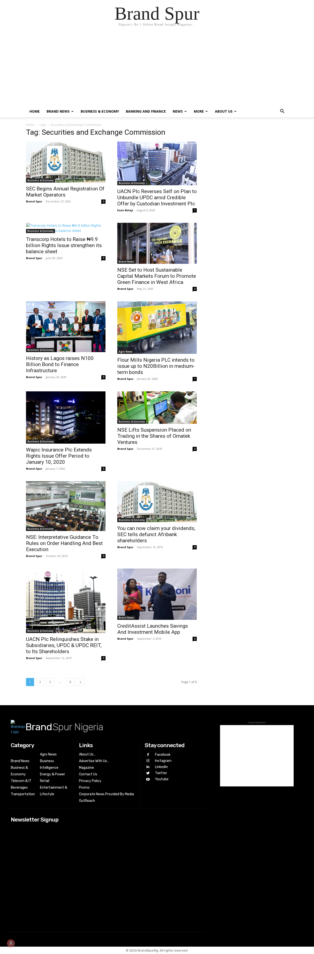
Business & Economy (100, 111)
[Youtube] (148, 779)
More (199, 111)
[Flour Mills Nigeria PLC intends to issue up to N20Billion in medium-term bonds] (157, 327)
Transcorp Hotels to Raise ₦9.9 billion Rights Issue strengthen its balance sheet (64, 245)
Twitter (161, 773)
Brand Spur (34, 201)
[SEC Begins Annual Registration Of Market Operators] (65, 162)
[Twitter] (148, 773)
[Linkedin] (148, 767)
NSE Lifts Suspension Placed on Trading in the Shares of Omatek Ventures (154, 436)
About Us (224, 111)
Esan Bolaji (125, 210)
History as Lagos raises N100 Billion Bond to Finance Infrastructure (60, 364)
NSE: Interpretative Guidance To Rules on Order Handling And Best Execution (64, 543)
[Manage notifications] (11, 943)
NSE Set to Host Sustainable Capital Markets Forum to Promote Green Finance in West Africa (156, 276)
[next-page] (80, 682)
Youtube (162, 779)
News (178, 111)
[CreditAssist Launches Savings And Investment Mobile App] (157, 594)
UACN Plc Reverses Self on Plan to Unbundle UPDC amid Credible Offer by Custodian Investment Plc (157, 197)
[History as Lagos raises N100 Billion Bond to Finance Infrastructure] (65, 326)
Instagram (163, 761)
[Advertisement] (157, 68)
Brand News (58, 111)
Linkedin (161, 767)
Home (34, 111)
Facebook (162, 755)
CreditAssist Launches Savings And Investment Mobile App (152, 629)
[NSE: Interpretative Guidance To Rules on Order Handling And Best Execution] (65, 506)
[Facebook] (148, 755)
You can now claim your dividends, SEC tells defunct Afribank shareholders (156, 534)
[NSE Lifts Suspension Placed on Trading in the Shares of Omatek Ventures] (157, 407)
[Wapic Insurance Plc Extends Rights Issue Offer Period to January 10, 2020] (65, 417)
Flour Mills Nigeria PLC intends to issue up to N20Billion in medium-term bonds (156, 366)
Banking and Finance (146, 111)
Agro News (125, 351)
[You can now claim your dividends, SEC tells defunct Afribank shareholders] (157, 501)
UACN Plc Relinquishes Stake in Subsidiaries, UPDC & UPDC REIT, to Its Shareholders (64, 645)
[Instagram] (148, 761)
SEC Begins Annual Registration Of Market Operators (65, 192)
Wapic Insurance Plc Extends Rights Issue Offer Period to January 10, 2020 (59, 456)
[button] (282, 111)
